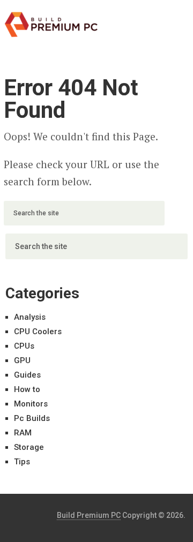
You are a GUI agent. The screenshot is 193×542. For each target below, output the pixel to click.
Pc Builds (32, 418)
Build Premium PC (89, 515)
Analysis (30, 317)
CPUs (24, 346)
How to (27, 389)
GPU (22, 360)
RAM (23, 433)
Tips (22, 461)
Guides (27, 375)
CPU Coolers (38, 331)
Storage (29, 447)
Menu (159, 19)
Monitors (31, 404)
